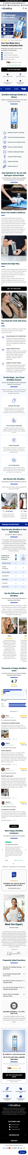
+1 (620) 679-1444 (15, 1129)
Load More (14, 826)
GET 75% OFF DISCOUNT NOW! (14, 1076)
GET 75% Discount (14, 69)
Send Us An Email (15, 1124)
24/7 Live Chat (14, 1127)
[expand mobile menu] (26, 8)
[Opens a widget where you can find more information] (22, 1152)
